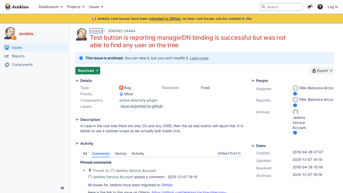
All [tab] (85, 153)
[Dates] (253, 146)
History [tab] (121, 153)
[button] (310, 7)
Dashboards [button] (49, 7)
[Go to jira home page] (17, 7)
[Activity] (77, 143)
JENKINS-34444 (121, 31)
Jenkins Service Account (135, 170)
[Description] (77, 119)
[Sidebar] (62, 188)
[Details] (77, 80)
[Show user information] (295, 93)
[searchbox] (281, 6)
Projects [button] (73, 7)
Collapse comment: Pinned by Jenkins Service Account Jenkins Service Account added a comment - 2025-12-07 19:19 (84, 170)
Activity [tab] (138, 153)
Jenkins (96, 31)
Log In (333, 7)
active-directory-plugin (138, 100)
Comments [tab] (101, 153)
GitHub (167, 185)
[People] (253, 80)
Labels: (86, 106)
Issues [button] (94, 7)
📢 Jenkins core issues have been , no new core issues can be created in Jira (172, 18)
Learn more (199, 58)
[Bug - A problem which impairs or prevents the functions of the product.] (121, 88)
